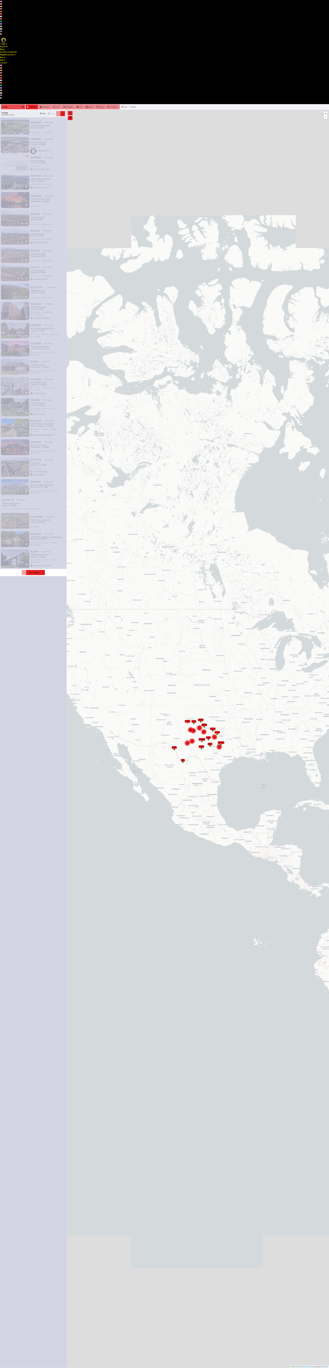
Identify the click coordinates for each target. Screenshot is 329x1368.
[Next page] (62, 113)
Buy (1, 57)
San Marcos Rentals (8, 52)
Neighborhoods (6, 54)
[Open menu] (1, 103)
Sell (1, 60)
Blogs (2, 49)
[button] (325, 113)
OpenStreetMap (307, 1367)
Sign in (9, 36)
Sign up (3, 36)
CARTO (325, 1367)
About (2, 46)
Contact (3, 63)
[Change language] (2, 1)
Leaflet (296, 1367)
